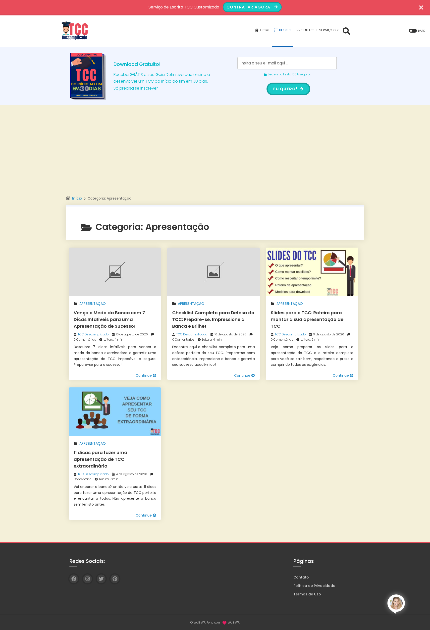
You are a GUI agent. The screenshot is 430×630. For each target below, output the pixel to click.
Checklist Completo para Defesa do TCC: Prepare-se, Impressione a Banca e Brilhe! (213, 319)
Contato (301, 577)
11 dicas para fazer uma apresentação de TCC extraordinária (100, 459)
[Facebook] (73, 579)
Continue (144, 375)
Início (77, 198)
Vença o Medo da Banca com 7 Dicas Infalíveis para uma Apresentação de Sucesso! (109, 319)
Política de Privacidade (314, 585)
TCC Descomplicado (93, 334)
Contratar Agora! (249, 7)
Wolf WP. (234, 622)
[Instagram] (87, 579)
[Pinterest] (114, 579)
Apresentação (92, 303)
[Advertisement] (215, 157)
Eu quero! (286, 89)
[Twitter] (101, 579)
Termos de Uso (307, 594)
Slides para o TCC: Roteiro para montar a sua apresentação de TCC (307, 319)
